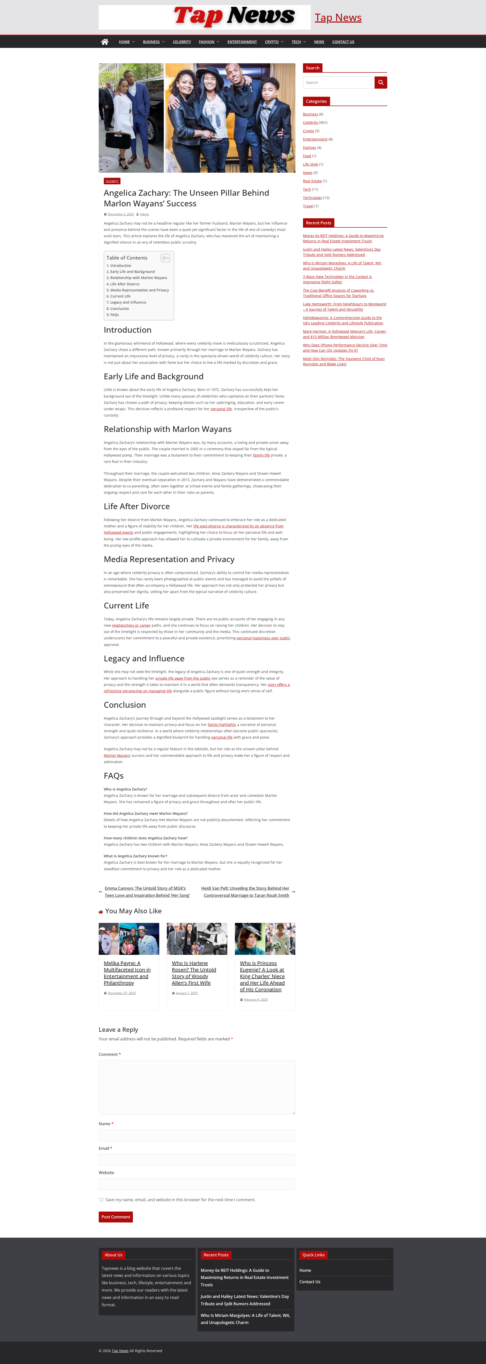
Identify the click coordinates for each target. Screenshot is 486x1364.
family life (261, 455)
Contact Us (343, 41)
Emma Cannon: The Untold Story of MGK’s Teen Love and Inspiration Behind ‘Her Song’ (147, 891)
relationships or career (131, 625)
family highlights (222, 724)
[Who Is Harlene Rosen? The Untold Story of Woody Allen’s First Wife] (197, 926)
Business (151, 41)
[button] (132, 41)
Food (307, 155)
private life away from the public (183, 678)
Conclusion (119, 308)
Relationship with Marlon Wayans (138, 277)
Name (106, 1123)
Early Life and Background (132, 271)
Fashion (206, 41)
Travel (308, 206)
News (319, 41)
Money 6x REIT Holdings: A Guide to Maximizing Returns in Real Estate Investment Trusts (245, 1278)
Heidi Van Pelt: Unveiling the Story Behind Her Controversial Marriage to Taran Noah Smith (245, 891)
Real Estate (312, 181)
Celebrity (182, 41)
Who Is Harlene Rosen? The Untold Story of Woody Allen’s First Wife (194, 973)
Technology (312, 197)
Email (105, 1148)
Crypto (272, 41)
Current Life (120, 296)
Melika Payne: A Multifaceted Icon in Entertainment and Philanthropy (127, 973)
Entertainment (242, 41)
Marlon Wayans (117, 755)
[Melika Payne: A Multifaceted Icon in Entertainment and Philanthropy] (129, 926)
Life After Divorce (124, 284)
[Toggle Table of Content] (163, 258)
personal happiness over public (263, 638)
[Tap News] (105, 42)
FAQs (114, 314)
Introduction (120, 265)
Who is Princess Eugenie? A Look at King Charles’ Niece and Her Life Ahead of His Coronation (262, 976)
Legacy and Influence (128, 302)
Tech (296, 41)
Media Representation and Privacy (139, 290)
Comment (110, 1054)
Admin (144, 214)
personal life (221, 408)
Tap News (338, 17)
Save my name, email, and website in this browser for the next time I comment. (181, 1199)
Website (106, 1172)
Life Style (310, 164)
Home (124, 41)
